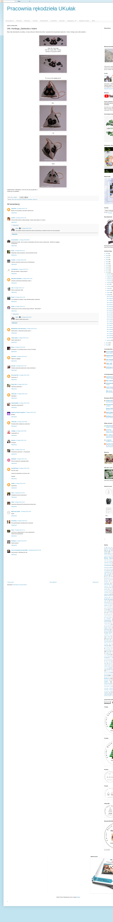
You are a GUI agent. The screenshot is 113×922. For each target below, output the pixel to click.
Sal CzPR (106, 656)
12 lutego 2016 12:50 (26, 228)
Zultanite (108, 384)
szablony (106, 665)
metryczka (106, 621)
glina (107, 579)
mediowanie (107, 620)
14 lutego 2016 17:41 (20, 530)
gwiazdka (106, 581)
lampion (111, 611)
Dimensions (106, 567)
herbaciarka (106, 587)
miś (110, 623)
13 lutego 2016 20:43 (19, 502)
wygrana (106, 681)
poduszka (106, 645)
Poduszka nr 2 (109, 356)
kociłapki (106, 603)
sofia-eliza (13, 421)
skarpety (107, 660)
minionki (105, 623)
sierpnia (109, 282)
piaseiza (13, 440)
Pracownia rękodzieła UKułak (41, 8)
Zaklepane (108, 405)
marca (108, 292)
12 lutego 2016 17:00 (21, 366)
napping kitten (107, 627)
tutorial (106, 675)
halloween (106, 586)
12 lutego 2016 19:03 (22, 384)
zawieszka (35, 199)
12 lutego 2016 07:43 (22, 208)
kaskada (106, 602)
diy (111, 567)
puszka (108, 651)
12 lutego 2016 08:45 (24, 240)
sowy (105, 663)
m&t (105, 614)
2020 (107, 263)
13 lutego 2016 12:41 (22, 459)
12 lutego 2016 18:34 (24, 375)
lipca (108, 284)
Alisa (108, 550)
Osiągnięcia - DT (72, 20)
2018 (107, 268)
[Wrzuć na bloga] (22, 197)
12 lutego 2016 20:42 (22, 393)
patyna (107, 639)
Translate (110, 213)
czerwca (109, 286)
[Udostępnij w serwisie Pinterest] (27, 197)
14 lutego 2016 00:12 (22, 520)
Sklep (93, 20)
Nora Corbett (107, 630)
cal (109, 559)
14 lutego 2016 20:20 (21, 541)
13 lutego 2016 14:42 (20, 483)
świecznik (106, 669)
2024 (107, 255)
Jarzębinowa (14, 269)
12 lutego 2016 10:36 (27, 278)
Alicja (12, 449)
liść (109, 612)
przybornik (106, 650)
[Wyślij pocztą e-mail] (20, 197)
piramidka (30, 199)
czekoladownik (107, 565)
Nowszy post (11, 582)
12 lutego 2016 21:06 (24, 403)
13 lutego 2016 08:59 (22, 421)
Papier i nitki (109, 363)
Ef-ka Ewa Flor (15, 375)
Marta (12, 347)
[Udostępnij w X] (24, 197)
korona (107, 608)
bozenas (13, 366)
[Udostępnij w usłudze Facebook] (25, 197)
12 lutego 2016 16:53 (22, 356)
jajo (112, 592)
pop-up (105, 647)
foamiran (106, 578)
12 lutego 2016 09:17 (20, 250)
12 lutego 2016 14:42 (23, 337)
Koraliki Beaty (14, 468)
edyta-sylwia (14, 337)
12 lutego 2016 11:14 (19, 287)
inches (105, 590)
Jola (12, 287)
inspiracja (111, 590)
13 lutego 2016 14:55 (19, 492)
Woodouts (106, 680)
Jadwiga (13, 431)
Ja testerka (53, 20)
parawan (108, 638)
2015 (107, 343)
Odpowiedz (14, 212)
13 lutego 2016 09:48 (21, 431)
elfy (112, 573)
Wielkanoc (107, 678)
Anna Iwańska (15, 240)
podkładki (106, 644)
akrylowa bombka (108, 548)
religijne (107, 653)
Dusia (12, 250)
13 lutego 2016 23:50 (26, 511)
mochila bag (106, 624)
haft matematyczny (108, 584)
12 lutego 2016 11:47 (20, 306)
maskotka (109, 618)
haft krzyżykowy (18, 199)
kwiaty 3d (106, 611)
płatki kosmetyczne (108, 642)
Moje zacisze (109, 391)
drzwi (105, 570)
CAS (105, 561)
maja (108, 288)
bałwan (106, 553)
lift (106, 612)
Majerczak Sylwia (15, 511)
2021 (107, 261)
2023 (107, 257)
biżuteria (106, 554)
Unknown (13, 356)
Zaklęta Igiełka (15, 403)
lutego (108, 294)
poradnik (110, 647)
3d (104, 547)
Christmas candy (108, 562)
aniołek (106, 551)
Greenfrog (13, 520)
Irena (12, 492)
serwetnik (106, 659)
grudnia (109, 274)
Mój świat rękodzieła (16, 278)
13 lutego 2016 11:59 (20, 449)
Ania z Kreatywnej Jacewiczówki (19, 550)
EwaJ (12, 530)
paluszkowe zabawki (108, 635)
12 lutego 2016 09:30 (21, 260)
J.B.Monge (106, 592)
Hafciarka (13, 208)
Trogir (107, 674)
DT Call (110, 570)
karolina (13, 260)
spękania (110, 663)
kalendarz (106, 594)
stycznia (109, 340)
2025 (107, 253)
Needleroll (106, 629)
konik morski (106, 606)
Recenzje (62, 20)
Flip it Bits (108, 576)
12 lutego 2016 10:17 (23, 269)
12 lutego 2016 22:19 (30, 412)
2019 (107, 266)
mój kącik (108, 626)
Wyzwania (27, 20)
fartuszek (106, 575)
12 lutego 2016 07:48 (21, 217)
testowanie (106, 672)
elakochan (14, 393)
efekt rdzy (106, 573)
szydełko (110, 668)
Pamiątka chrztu (109, 441)
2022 (107, 259)
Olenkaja (13, 541)
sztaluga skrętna (107, 666)
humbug (24, 199)
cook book (106, 564)
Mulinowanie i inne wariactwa (18, 328)
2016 (107, 272)
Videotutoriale (44, 20)
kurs (106, 609)
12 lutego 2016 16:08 (20, 347)
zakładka (106, 692)
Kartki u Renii (109, 387)
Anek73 (13, 217)
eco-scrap (108, 429)
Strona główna (10, 20)
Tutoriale (35, 20)
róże (109, 654)
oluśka (13, 483)
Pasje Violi (14, 384)
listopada (109, 276)
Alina (12, 502)
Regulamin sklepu (84, 20)
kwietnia (109, 290)
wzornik (105, 691)
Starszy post (95, 582)
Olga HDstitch (109, 632)
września (109, 280)
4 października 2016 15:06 (34, 550)
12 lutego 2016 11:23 (20, 297)
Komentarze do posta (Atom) (20, 584)
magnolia (106, 615)
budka (105, 559)
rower (105, 654)
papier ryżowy (107, 636)
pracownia (108, 648)
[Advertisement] (18, 867)
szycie (105, 668)
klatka (111, 602)
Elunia (12, 297)
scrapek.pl (108, 440)
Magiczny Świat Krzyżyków (18, 412)
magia (109, 614)
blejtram (111, 554)
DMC (13, 199)
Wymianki (19, 20)
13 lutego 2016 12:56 (24, 468)
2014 (107, 345)
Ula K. (17, 228)
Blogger (78, 897)
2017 (107, 270)
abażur (109, 547)
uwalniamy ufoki (109, 677)
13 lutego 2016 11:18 (21, 440)
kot (26, 199)
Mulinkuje (13, 459)
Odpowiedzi (16, 225)
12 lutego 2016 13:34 (31, 328)
